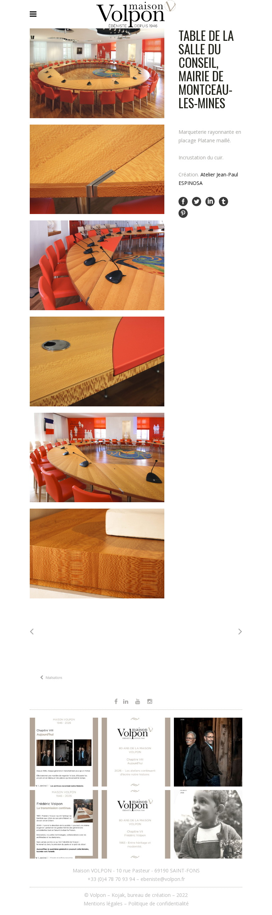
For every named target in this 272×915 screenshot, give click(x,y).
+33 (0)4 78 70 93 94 (111, 879)
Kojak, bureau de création (142, 895)
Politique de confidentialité (158, 903)
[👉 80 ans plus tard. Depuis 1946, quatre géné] (208, 752)
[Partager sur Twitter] (196, 201)
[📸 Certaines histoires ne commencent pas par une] (136, 824)
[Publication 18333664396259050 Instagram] (64, 824)
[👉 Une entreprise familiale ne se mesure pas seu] (64, 752)
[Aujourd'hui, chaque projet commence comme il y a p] (136, 752)
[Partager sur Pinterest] (183, 212)
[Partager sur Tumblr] (223, 201)
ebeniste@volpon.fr (163, 879)
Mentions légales (103, 903)
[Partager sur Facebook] (183, 201)
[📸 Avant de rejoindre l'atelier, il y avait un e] (208, 824)
